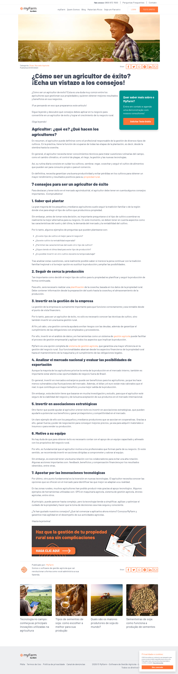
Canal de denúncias (76, 664)
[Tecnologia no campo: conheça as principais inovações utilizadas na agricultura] (36, 609)
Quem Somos (73, 9)
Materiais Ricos (95, 9)
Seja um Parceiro (112, 9)
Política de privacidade (54, 664)
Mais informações (158, 663)
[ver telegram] (144, 66)
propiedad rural (92, 176)
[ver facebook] (128, 66)
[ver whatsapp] (139, 66)
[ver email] (155, 66)
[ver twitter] (133, 66)
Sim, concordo (157, 667)
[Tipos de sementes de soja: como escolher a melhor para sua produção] (71, 609)
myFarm (61, 9)
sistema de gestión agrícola (83, 345)
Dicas (31, 65)
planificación (77, 287)
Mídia (22, 664)
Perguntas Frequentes (133, 2)
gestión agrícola (122, 336)
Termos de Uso (34, 664)
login (133, 9)
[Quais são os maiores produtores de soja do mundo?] (106, 607)
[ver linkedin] (150, 66)
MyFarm (50, 564)
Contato (153, 2)
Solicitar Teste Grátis (140, 121)
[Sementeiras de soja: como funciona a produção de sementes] (142, 607)
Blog (83, 9)
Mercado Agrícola (42, 65)
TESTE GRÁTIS (149, 9)
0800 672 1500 (111, 2)
